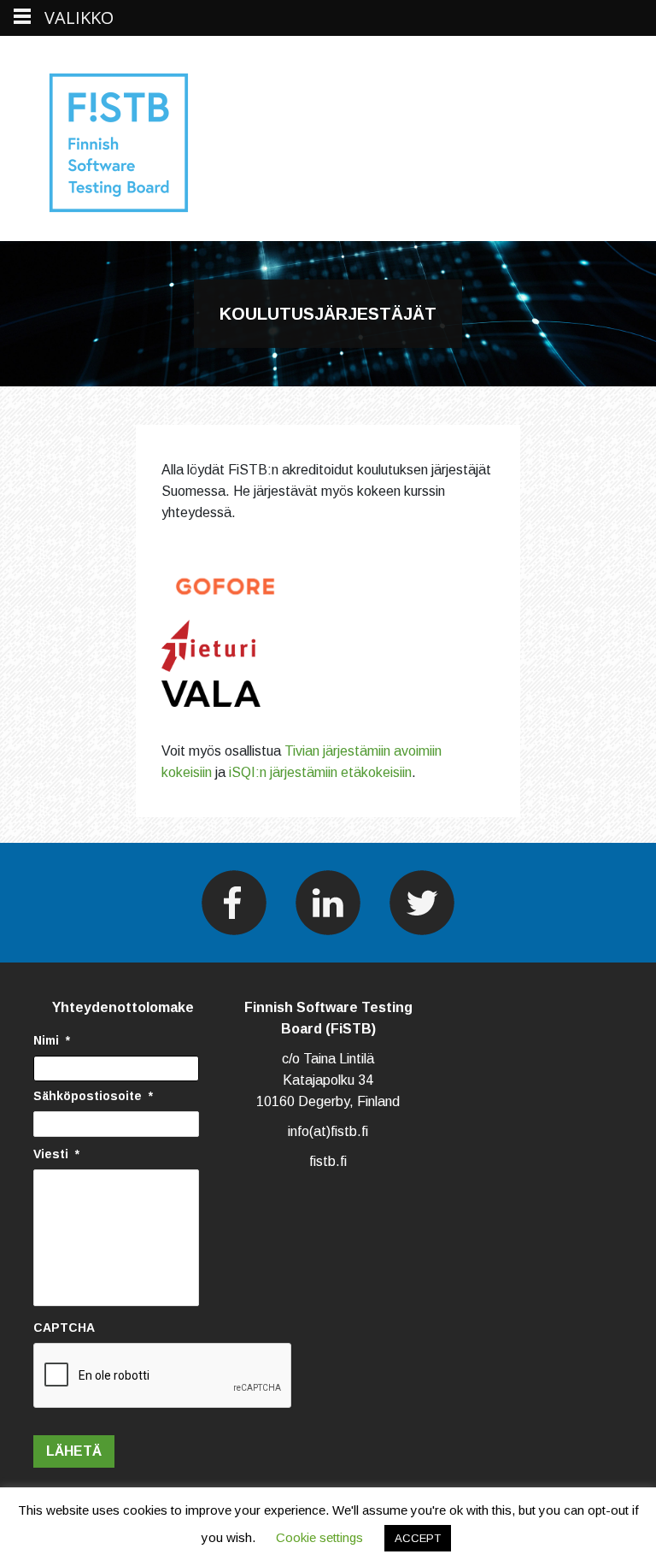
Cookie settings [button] (319, 1537)
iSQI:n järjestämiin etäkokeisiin (320, 772)
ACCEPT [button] (418, 1538)
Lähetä (74, 1451)
